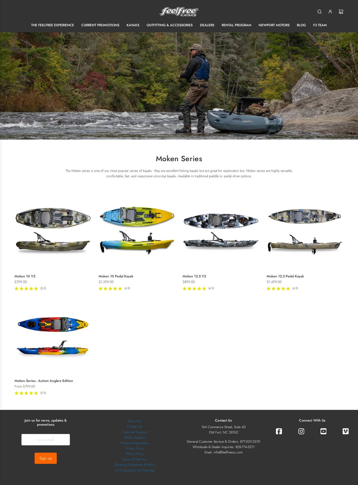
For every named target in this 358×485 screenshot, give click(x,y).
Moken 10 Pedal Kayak (116, 276)
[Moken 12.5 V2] (221, 232)
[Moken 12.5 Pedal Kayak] (305, 232)
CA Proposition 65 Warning (134, 470)
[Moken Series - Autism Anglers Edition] (53, 336)
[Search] (319, 11)
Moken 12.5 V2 (194, 276)
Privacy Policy (134, 448)
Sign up (45, 458)
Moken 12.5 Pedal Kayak (285, 276)
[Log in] (330, 11)
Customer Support (135, 432)
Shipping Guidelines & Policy (134, 464)
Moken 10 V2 (25, 276)
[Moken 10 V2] (53, 232)
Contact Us (134, 426)
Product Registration (135, 443)
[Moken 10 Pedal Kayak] (137, 232)
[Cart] (341, 11)
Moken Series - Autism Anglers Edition (44, 380)
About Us (134, 421)
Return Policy (135, 453)
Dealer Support (134, 437)
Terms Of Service (135, 459)
